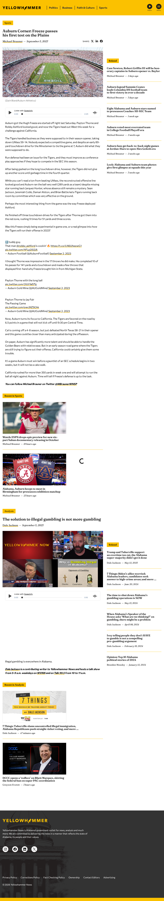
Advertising (109, 877)
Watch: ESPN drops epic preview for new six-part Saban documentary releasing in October (31, 438)
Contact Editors (91, 877)
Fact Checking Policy (54, 877)
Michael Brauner (13, 41)
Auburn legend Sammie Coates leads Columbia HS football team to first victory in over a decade (127, 89)
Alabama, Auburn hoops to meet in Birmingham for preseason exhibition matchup (31, 490)
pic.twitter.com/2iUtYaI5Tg (21, 284)
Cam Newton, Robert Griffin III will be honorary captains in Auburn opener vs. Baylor (133, 70)
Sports (7, 22)
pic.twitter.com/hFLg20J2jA (21, 249)
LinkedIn (96, 41)
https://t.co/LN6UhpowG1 (66, 245)
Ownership (74, 877)
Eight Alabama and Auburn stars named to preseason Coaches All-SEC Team (131, 110)
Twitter (92, 41)
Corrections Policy (30, 877)
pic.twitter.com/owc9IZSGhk (22, 307)
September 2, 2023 (60, 253)
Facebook (101, 41)
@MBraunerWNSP (66, 383)
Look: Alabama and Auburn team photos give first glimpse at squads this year (131, 166)
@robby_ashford (25, 245)
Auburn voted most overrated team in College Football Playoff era (128, 129)
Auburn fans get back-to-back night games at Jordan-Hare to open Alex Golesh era (133, 147)
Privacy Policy (10, 877)
